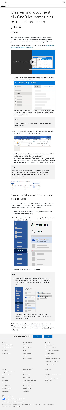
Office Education (48, 356)
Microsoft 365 (5, 350)
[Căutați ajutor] (6, 2)
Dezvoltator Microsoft (27, 372)
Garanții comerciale (27, 358)
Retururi (25, 350)
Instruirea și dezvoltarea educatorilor (52, 358)
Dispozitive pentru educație (50, 347)
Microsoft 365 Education (50, 353)
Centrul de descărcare (28, 347)
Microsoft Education (49, 345)
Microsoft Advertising (6, 385)
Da (37, 336)
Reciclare (25, 356)
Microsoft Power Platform (28, 385)
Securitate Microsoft (6, 374)
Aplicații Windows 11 (6, 353)
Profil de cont (26, 345)
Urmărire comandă (27, 353)
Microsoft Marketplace (28, 383)
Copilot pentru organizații (7, 345)
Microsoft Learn (26, 377)
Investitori (47, 383)
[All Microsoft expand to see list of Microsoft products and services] (2, 2)
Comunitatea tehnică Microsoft (29, 380)
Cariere (46, 372)
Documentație (26, 374)
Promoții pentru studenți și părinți (52, 361)
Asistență (4, 6)
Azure (3, 377)
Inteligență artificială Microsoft (8, 372)
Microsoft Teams (5, 391)
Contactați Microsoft (6, 404)
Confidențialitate (16, 404)
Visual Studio (26, 391)
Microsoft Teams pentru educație (52, 350)
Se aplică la (15, 32)
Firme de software (27, 388)
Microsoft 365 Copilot (6, 388)
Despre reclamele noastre (47, 404)
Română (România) (9, 396)
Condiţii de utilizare (26, 404)
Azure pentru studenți (49, 364)
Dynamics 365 (5, 380)
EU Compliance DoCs (6, 406)
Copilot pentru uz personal (7, 347)
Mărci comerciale (36, 404)
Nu (48, 336)
